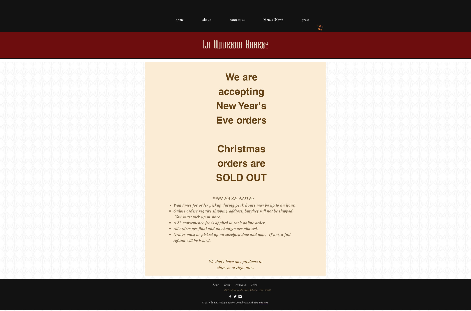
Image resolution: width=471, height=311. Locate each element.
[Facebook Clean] (230, 296)
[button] (320, 27)
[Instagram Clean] (240, 296)
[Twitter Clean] (235, 296)
